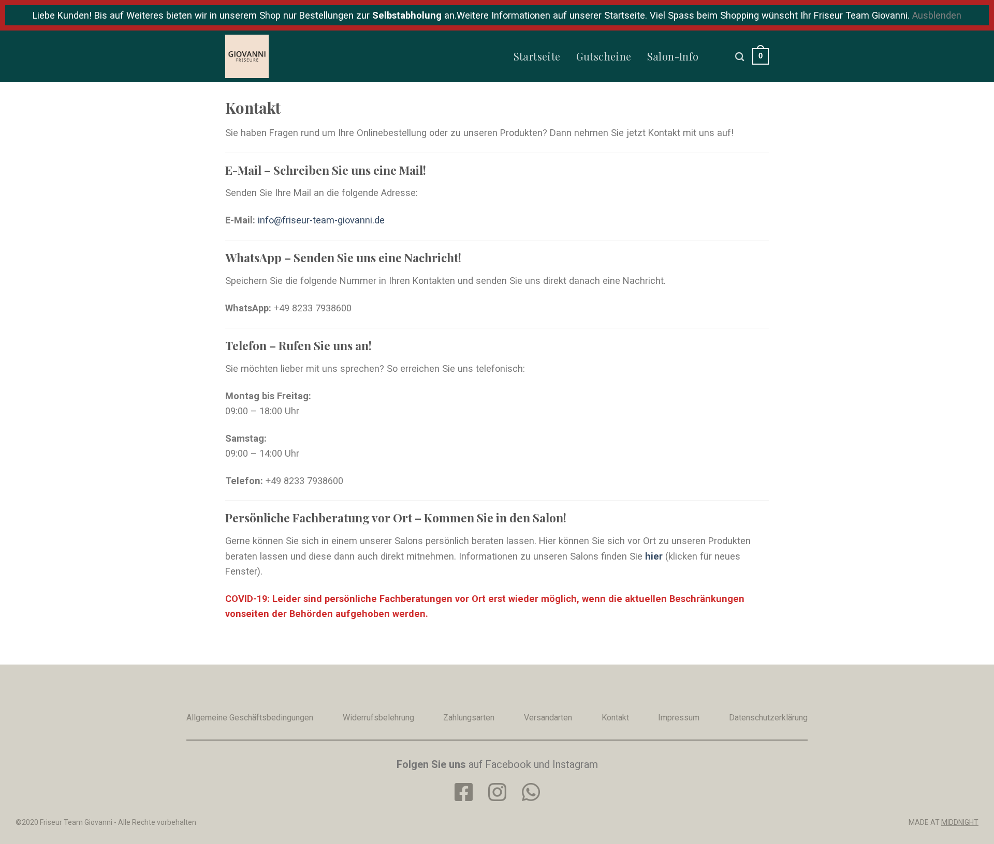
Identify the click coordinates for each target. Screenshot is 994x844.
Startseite (537, 56)
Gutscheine (604, 56)
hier (654, 556)
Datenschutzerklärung (768, 717)
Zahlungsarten (468, 717)
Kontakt (615, 717)
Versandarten (548, 717)
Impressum (678, 717)
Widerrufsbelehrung (378, 717)
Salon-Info (673, 56)
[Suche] (739, 56)
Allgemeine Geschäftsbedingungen (249, 717)
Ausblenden (936, 15)
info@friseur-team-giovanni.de (321, 220)
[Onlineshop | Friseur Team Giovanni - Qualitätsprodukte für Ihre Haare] (277, 56)
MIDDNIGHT (959, 822)
